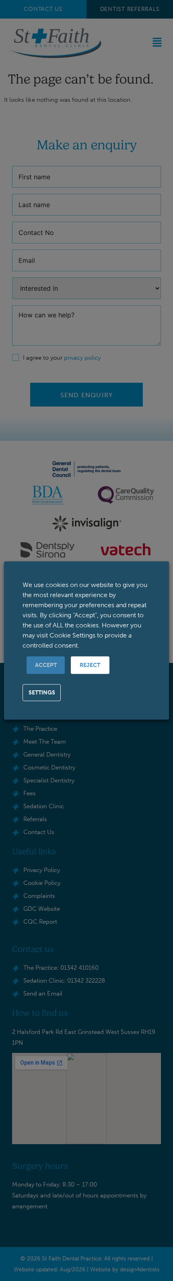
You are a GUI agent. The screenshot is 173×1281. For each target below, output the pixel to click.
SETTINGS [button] (42, 692)
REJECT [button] (90, 665)
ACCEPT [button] (46, 665)
